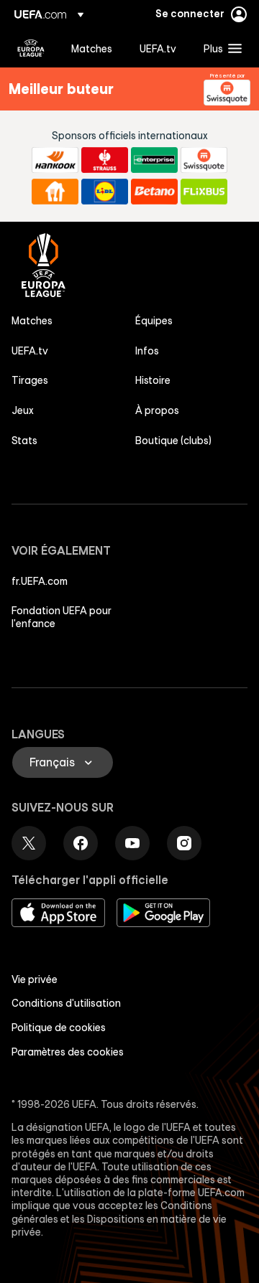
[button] (219, 48)
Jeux (23, 410)
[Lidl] (104, 192)
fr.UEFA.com (40, 581)
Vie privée (35, 979)
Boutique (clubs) (173, 440)
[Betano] (154, 192)
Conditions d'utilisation (66, 1003)
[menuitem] (93, 48)
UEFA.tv (30, 351)
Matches (32, 320)
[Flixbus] (204, 192)
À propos (157, 410)
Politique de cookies (59, 1027)
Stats (24, 440)
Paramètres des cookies (68, 1052)
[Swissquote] (227, 92)
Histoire (153, 380)
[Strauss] (104, 160)
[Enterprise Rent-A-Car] (154, 160)
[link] (92, 48)
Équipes (154, 320)
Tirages (30, 380)
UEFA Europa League (31, 48)
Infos (147, 351)
